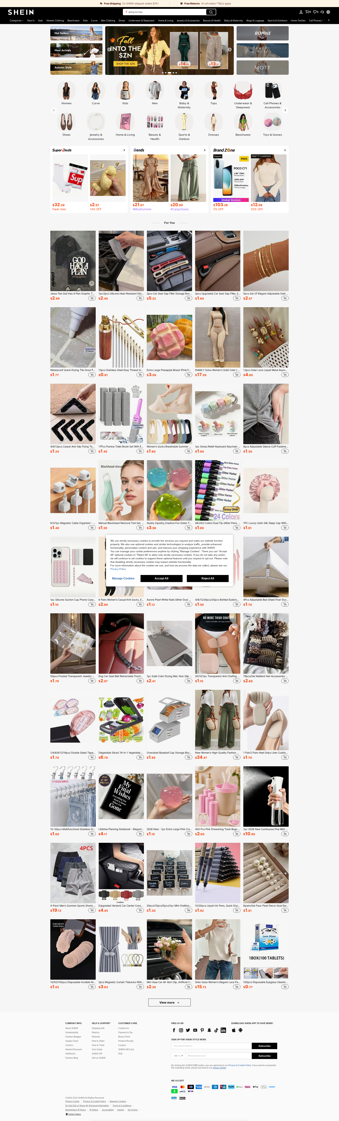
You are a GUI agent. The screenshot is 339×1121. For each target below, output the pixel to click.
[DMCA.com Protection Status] (182, 1098)
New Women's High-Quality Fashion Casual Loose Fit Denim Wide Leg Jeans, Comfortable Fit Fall (217, 752)
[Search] (211, 12)
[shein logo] (21, 12)
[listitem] (73, 266)
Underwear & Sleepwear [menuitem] (142, 20)
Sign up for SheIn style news (188, 1039)
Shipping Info (98, 1028)
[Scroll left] (324, 20)
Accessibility (108, 1110)
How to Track (98, 1045)
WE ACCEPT (177, 1081)
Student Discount (73, 1049)
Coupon (122, 1045)
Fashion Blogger (73, 1037)
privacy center (219, 1068)
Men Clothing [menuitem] (108, 20)
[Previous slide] (109, 49)
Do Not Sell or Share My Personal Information (87, 1105)
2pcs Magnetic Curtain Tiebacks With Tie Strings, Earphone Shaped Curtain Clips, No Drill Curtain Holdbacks (121, 982)
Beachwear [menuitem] (73, 20)
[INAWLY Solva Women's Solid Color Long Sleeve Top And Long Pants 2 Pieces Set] (217, 337)
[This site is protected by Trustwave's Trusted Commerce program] (174, 1098)
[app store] (233, 1032)
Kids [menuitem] (85, 20)
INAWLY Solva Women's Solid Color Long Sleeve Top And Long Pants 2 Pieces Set (217, 370)
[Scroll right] (329, 20)
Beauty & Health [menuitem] (212, 20)
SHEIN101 (70, 1053)
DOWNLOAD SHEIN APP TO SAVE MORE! (252, 1023)
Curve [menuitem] (94, 20)
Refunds (96, 1037)
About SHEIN (71, 1028)
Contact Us (123, 1028)
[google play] (240, 1032)
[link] (85, 3)
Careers (69, 1045)
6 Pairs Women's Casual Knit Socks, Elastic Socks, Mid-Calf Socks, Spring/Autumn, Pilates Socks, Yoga (121, 599)
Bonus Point (124, 1037)
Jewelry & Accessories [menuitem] (188, 20)
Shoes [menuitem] (122, 20)
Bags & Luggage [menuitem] (255, 20)
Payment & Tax (125, 1032)
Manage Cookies (118, 1101)
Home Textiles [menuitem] (298, 20)
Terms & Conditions (122, 1105)
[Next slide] (230, 49)
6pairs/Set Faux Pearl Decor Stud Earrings (266, 905)
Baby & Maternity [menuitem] (233, 20)
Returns (95, 1032)
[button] (322, 12)
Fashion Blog (71, 1058)
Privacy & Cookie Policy (239, 1065)
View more (167, 1002)
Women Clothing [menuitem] (55, 20)
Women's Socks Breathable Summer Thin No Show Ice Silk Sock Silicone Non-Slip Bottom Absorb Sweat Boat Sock (169, 446)
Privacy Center (72, 1101)
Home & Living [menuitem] (165, 20)
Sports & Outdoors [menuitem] (277, 20)
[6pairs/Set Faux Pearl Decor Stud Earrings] (266, 873)
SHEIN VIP (97, 1053)
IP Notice (94, 1110)
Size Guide (97, 1049)
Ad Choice (133, 1110)
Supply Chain (71, 1041)
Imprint (120, 1110)
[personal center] (301, 12)
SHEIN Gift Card (126, 1049)
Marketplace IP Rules (75, 1110)
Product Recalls (125, 1041)
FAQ (120, 1053)
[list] (199, 1030)
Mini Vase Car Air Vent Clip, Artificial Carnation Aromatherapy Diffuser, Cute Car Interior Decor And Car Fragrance (169, 982)
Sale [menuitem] (40, 20)
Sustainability (71, 1032)
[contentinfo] (224, 1089)
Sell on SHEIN (99, 1058)
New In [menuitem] (31, 20)
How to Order (98, 1041)
